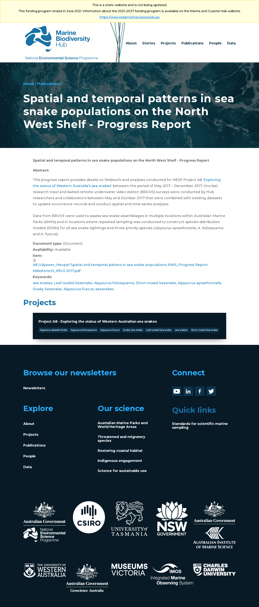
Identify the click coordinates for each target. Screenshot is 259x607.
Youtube (179, 390)
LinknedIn (192, 390)
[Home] (74, 42)
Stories (148, 43)
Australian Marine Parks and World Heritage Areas (123, 425)
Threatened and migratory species (121, 439)
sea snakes (42, 283)
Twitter (212, 390)
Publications (192, 43)
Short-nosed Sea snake (204, 330)
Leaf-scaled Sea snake (158, 330)
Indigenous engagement (120, 461)
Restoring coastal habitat (120, 451)
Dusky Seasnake (47, 289)
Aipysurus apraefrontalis (199, 283)
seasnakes (104, 289)
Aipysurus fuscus (79, 289)
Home (28, 84)
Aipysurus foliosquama (114, 283)
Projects (168, 43)
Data (231, 43)
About (131, 43)
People (215, 43)
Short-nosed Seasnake (156, 283)
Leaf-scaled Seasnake (73, 283)
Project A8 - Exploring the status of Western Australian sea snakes (97, 321)
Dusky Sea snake (132, 330)
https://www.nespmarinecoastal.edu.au (130, 17)
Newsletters (34, 388)
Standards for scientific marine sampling (200, 426)
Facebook (203, 390)
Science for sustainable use (122, 471)
